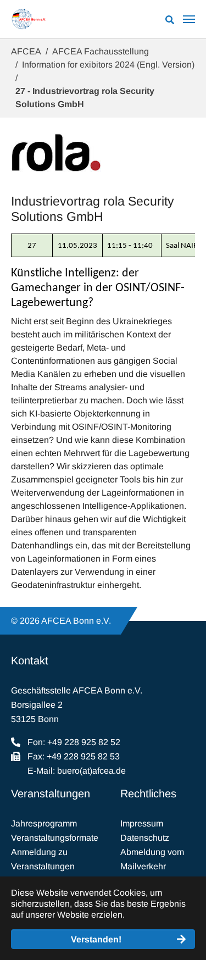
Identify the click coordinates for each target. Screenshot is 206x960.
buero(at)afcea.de (91, 770)
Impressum (141, 823)
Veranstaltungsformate (54, 837)
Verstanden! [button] (96, 939)
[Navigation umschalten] (189, 19)
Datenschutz (144, 837)
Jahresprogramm (44, 823)
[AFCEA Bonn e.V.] (29, 19)
